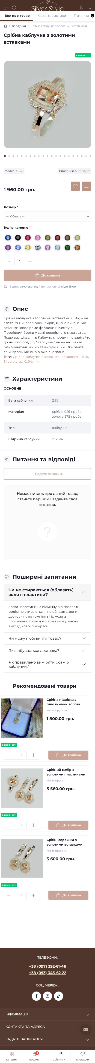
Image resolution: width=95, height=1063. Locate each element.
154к (84, 357)
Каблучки (19, 26)
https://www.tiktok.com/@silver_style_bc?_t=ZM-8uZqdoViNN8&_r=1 (58, 996)
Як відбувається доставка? (34, 650)
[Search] (14, 8)
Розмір (11, 207)
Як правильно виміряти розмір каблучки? (39, 664)
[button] (5, 156)
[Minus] (9, 262)
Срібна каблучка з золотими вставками (46, 357)
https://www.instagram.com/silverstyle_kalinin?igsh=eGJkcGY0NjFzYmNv (47, 996)
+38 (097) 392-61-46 (47, 966)
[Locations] (81, 8)
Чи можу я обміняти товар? (35, 638)
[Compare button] (86, 186)
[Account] (90, 8)
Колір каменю (17, 227)
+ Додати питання (47, 474)
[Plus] (30, 262)
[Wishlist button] (75, 186)
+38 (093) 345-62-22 (47, 973)
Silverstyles (82, 171)
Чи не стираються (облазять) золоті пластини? (41, 592)
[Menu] (6, 8)
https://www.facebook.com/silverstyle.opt (36, 996)
